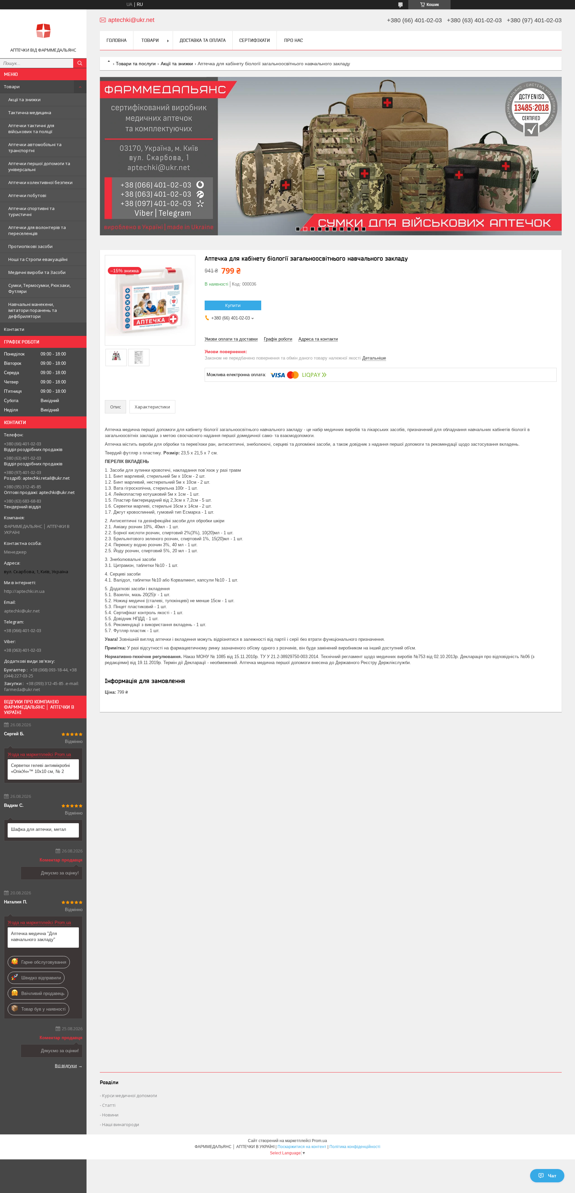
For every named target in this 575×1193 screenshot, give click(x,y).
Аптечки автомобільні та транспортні (35, 147)
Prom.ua (319, 1140)
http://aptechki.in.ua (24, 591)
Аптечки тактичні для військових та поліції (31, 128)
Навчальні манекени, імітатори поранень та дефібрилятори (32, 310)
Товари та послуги (136, 63)
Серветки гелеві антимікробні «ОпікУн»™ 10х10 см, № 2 (40, 768)
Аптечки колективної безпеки (40, 182)
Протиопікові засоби (30, 246)
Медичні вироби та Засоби (37, 272)
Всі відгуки (66, 1066)
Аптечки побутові (27, 195)
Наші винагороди (120, 1124)
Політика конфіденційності (354, 1146)
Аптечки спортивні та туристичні (31, 211)
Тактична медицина (29, 113)
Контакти (14, 329)
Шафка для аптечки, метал (38, 829)
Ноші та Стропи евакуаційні (38, 259)
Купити (233, 305)
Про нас (293, 40)
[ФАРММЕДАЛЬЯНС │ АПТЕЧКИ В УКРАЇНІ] (43, 30)
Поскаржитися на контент (302, 1146)
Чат (552, 1175)
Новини (110, 1115)
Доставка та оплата (203, 40)
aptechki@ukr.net (22, 611)
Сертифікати (254, 40)
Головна (116, 40)
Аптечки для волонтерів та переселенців (37, 230)
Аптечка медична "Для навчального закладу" (34, 936)
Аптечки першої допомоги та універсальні (39, 166)
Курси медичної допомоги (129, 1095)
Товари (12, 87)
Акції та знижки (24, 100)
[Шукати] (80, 63)
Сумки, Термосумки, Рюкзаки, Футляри (39, 288)
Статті (108, 1105)
